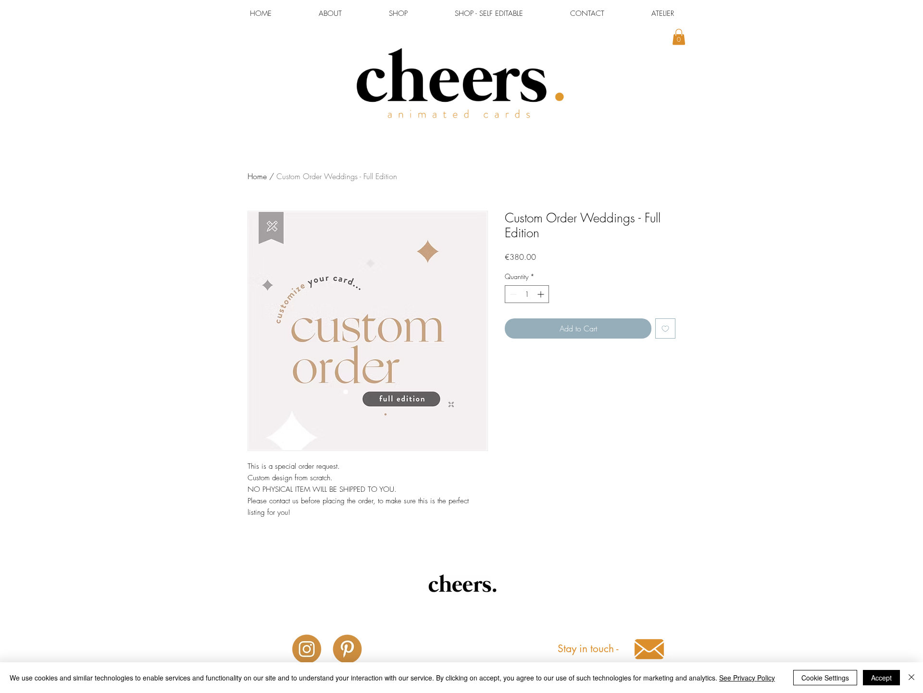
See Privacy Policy (747, 677)
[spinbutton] (527, 294)
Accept (881, 677)
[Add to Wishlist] (665, 328)
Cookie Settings (825, 677)
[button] (679, 37)
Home (257, 176)
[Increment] (542, 294)
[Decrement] (512, 294)
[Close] (911, 677)
